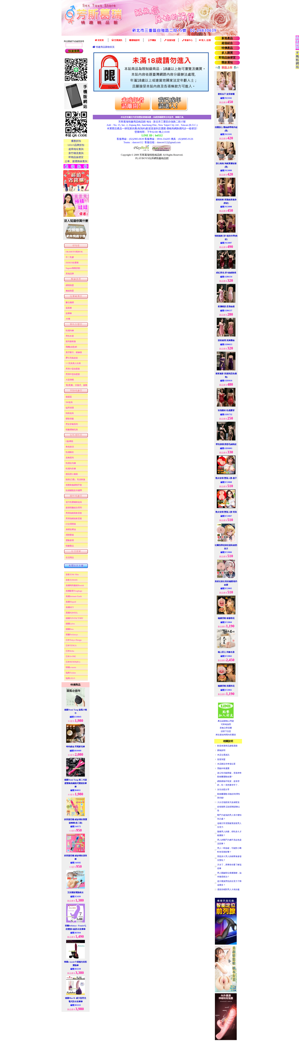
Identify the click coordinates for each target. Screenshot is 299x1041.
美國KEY (70, 607)
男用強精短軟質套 (74, 518)
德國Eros (70, 629)
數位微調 (70, 302)
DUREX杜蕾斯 (72, 262)
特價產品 (227, 47)
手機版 (153, 40)
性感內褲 (70, 330)
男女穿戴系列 (72, 424)
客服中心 (188, 40)
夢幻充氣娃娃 (72, 358)
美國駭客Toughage (74, 591)
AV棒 (68, 319)
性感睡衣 (70, 452)
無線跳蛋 (70, 291)
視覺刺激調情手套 (74, 485)
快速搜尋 (74, 51)
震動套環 (70, 540)
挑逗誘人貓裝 (72, 474)
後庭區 (69, 397)
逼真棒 (69, 308)
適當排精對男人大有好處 (228, 889)
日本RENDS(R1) (73, 662)
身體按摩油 (71, 529)
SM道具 (69, 402)
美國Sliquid (71, 602)
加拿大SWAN (71, 580)
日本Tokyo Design (74, 640)
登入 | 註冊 (206, 40)
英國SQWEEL (72, 613)
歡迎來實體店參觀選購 (227, 746)
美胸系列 (70, 457)
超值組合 (227, 43)
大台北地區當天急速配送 (228, 802)
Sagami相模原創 (73, 268)
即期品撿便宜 (227, 57)
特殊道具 (70, 413)
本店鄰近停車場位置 (226, 764)
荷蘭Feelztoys (72, 634)
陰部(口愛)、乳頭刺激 (75, 479)
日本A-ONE (71, 656)
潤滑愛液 (70, 535)
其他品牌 (70, 273)
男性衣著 (70, 336)
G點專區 (69, 441)
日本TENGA (71, 645)
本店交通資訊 (223, 755)
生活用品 (70, 557)
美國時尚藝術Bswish (75, 585)
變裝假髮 (70, 418)
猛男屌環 (70, 408)
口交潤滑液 (71, 524)
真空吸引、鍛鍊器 (74, 352)
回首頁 (100, 40)
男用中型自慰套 (73, 374)
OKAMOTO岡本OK (74, 252)
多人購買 (227, 52)
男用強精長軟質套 (74, 513)
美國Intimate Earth (74, 596)
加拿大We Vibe (72, 574)
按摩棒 (69, 313)
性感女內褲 (71, 463)
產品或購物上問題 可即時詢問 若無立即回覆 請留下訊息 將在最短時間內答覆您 (226, 728)
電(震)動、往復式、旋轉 (76, 385)
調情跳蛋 (70, 285)
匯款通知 (227, 62)
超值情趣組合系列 (74, 507)
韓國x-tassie (71, 667)
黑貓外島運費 (223, 768)
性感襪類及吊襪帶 (74, 490)
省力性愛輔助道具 (74, 502)
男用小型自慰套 (73, 369)
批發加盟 (171, 40)
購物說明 (135, 40)
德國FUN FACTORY (74, 618)
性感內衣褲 (71, 468)
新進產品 (227, 38)
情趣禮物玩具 (72, 429)
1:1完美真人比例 (73, 363)
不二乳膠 (70, 257)
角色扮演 (70, 447)
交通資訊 (118, 40)
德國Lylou (70, 623)
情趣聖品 (70, 546)
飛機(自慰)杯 (71, 347)
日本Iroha (70, 651)
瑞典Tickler (71, 673)
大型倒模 (70, 379)
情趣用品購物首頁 (104, 47)
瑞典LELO (70, 678)
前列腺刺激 (71, 341)
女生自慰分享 (223, 789)
